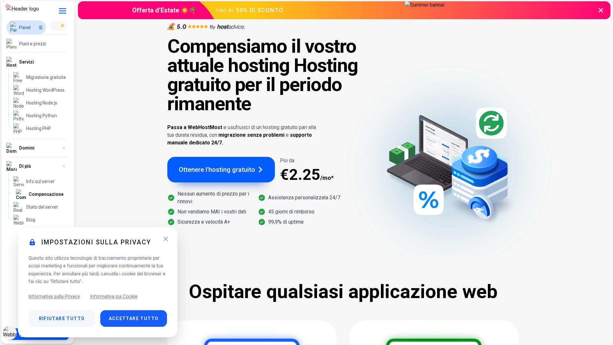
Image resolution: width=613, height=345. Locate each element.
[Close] (165, 239)
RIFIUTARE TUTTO (62, 318)
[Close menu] (62, 11)
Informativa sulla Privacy (54, 296)
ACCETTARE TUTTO (134, 318)
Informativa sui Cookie (114, 296)
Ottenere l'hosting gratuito (217, 169)
